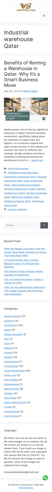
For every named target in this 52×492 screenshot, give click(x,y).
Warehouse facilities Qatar (25, 197)
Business (9, 320)
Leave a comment (17, 209)
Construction (11, 325)
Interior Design (11, 389)
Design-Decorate (13, 334)
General (8, 357)
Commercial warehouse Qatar (20, 176)
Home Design (11, 366)
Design (7, 330)
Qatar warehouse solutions (25, 185)
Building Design (12, 316)
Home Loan (10, 375)
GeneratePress (26, 487)
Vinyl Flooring (11, 416)
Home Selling (11, 379)
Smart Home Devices (15, 402)
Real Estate (10, 398)
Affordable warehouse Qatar (23, 172)
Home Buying (11, 361)
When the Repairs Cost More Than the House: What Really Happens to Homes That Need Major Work (25, 252)
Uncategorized (12, 411)
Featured (9, 348)
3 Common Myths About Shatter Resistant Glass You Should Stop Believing (21, 263)
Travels (8, 407)
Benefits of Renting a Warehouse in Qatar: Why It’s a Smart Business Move (25, 74)
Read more (37, 160)
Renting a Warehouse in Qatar (20, 189)
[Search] (44, 225)
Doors (7, 343)
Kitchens (8, 393)
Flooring (8, 352)
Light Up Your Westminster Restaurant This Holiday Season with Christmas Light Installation (24, 290)
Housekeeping (11, 384)
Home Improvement (18, 168)
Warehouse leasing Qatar (17, 201)
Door (6, 339)
